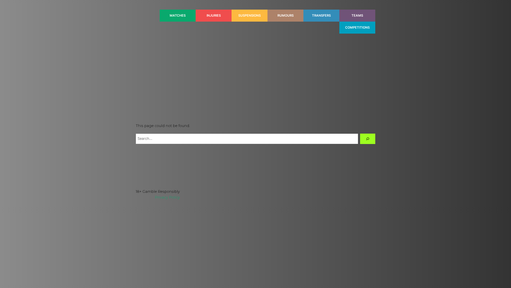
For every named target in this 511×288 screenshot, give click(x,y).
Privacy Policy (167, 197)
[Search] (367, 139)
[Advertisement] (255, 71)
